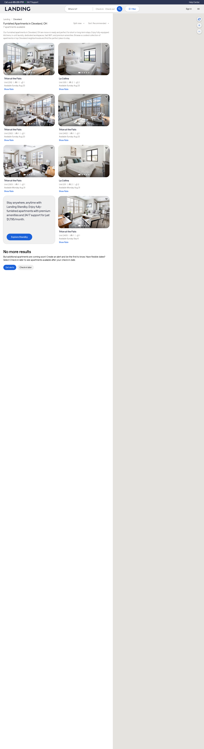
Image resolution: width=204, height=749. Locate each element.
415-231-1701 (18, 2)
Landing (6, 19)
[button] (105, 9)
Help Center (194, 2)
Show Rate (9, 89)
